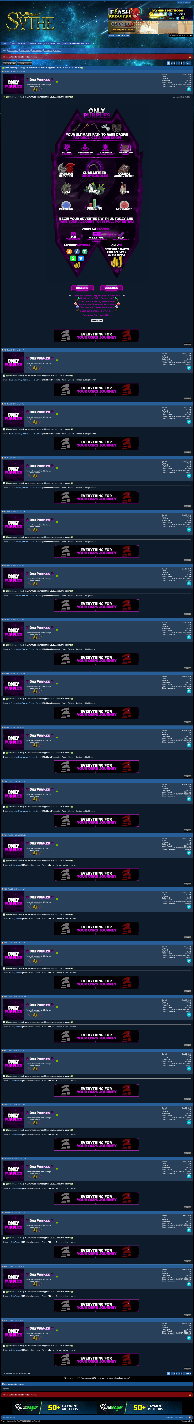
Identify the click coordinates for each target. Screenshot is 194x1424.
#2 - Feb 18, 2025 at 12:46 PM (14, 350)
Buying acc (69, 1378)
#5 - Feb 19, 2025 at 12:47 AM (14, 512)
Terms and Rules (187, 1421)
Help (176, 1417)
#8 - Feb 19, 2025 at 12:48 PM (14, 673)
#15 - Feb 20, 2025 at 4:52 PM (14, 1051)
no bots (57, 50)
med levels (48, 50)
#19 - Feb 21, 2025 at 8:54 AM (14, 1266)
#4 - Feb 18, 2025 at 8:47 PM (14, 458)
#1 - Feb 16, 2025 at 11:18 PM (14, 71)
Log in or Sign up (184, 2)
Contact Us (169, 1417)
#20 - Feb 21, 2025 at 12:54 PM (15, 1320)
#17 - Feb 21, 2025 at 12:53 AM (15, 1158)
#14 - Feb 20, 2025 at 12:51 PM (15, 997)
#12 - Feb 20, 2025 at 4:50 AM (14, 889)
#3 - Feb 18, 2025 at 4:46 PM (14, 404)
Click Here (187, 82)
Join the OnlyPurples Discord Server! (26, 380)
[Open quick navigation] (191, 43)
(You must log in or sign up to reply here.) (17, 1373)
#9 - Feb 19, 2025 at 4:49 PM (14, 727)
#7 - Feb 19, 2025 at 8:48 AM (14, 619)
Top (186, 1417)
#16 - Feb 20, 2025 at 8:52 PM (14, 1104)
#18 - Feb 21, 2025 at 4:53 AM (14, 1212)
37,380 (188, 77)
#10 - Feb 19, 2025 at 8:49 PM (14, 781)
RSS (190, 1417)
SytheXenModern (9, 1417)
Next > (188, 63)
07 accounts (13, 50)
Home (181, 1417)
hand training (37, 50)
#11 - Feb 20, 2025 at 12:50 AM (15, 835)
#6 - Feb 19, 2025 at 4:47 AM (14, 565)
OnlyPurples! (16, 865)
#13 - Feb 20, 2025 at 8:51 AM (14, 943)
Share (187, 345)
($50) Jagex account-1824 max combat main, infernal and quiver (102, 1378)
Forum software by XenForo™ (20, 1421)
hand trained (25, 50)
